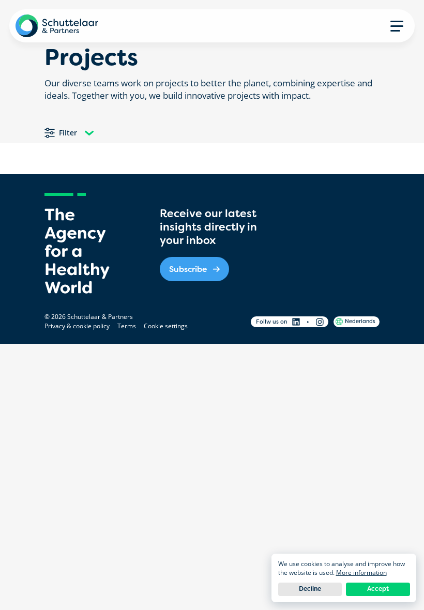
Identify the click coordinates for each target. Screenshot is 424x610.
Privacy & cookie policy (77, 326)
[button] (396, 26)
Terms (126, 326)
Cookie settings (166, 326)
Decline (310, 589)
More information (361, 572)
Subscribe (188, 269)
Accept (378, 589)
